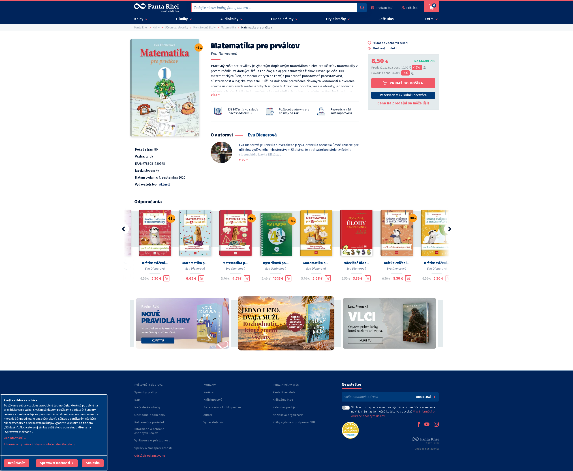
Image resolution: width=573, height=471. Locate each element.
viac (214, 95)
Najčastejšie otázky (147, 407)
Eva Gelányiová (275, 268)
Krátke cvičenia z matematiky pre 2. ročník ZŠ (155, 263)
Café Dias (386, 19)
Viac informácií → (15, 438)
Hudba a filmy (282, 19)
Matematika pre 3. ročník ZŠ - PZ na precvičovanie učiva (316, 263)
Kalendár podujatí (285, 407)
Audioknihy (229, 19)
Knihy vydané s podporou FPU (294, 422)
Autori (207, 415)
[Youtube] (426, 425)
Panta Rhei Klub (284, 392)
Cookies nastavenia (427, 448)
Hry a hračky (336, 19)
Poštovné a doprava (148, 385)
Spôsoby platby (145, 392)
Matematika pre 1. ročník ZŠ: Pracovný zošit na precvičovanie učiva (195, 263)
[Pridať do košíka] (166, 278)
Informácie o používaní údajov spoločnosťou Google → (39, 444)
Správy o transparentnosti (153, 448)
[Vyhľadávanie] (362, 7)
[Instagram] (436, 425)
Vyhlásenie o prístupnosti (152, 440)
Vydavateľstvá (213, 422)
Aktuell (164, 184)
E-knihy (182, 19)
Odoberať (424, 397)
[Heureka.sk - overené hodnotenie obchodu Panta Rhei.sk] (350, 430)
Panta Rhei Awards (286, 385)
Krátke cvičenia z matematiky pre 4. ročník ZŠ (396, 263)
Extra (429, 19)
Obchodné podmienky (149, 415)
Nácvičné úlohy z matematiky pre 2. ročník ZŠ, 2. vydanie (356, 263)
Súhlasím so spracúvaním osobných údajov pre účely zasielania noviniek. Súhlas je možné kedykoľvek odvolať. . (393, 411)
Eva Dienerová (224, 53)
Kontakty (209, 385)
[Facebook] (419, 425)
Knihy (139, 19)
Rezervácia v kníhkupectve (222, 407)
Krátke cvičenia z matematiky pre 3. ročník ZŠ (437, 263)
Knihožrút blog (283, 400)
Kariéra (208, 392)
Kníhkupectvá (212, 400)
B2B (137, 400)
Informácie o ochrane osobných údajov (149, 431)
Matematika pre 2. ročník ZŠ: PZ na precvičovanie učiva (235, 263)
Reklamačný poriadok (149, 422)
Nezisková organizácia (288, 415)
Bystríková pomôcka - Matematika (276, 263)
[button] (16, 463)
